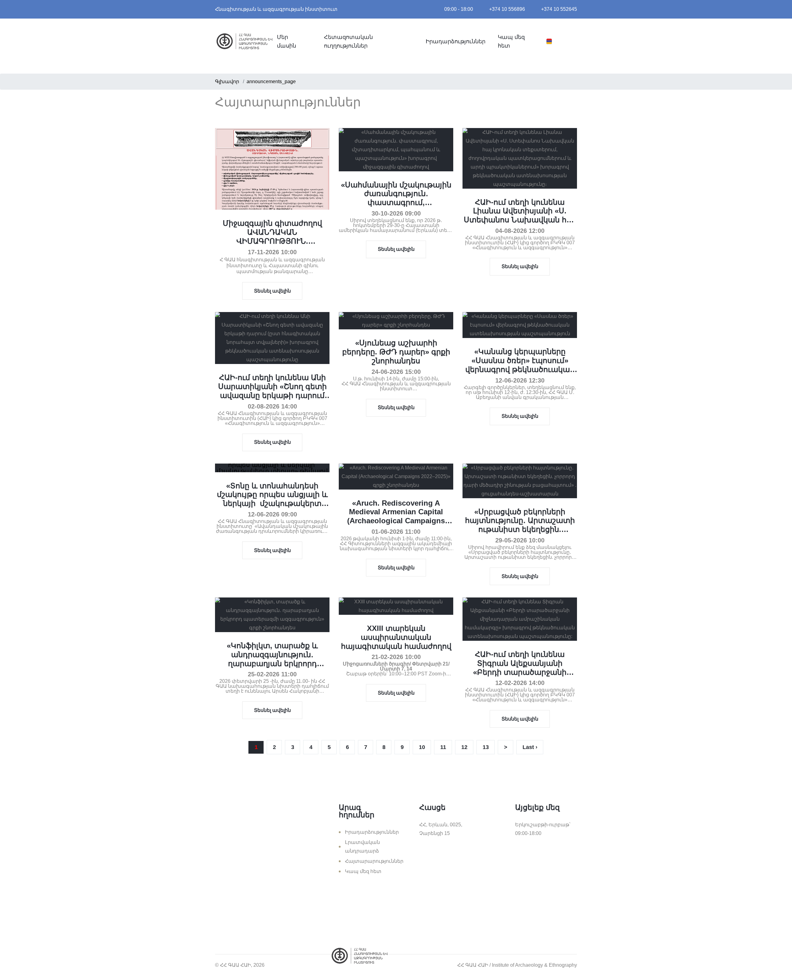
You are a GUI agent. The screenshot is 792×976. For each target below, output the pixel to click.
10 (422, 747)
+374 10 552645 (559, 9)
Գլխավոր (227, 81)
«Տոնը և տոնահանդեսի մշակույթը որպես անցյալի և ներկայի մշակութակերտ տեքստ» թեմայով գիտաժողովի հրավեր (272, 503)
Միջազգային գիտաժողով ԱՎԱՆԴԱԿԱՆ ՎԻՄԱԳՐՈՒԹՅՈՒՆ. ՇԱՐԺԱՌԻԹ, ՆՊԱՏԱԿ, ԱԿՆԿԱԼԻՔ (272, 241)
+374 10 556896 (507, 9)
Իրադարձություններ (455, 41)
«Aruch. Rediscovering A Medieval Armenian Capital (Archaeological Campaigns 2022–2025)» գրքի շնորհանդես (396, 516)
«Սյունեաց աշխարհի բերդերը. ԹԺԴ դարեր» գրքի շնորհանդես (396, 352)
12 (464, 747)
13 (486, 747)
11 (443, 747)
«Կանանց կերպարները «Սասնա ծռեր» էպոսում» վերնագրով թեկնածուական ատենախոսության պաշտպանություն (520, 369)
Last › (530, 747)
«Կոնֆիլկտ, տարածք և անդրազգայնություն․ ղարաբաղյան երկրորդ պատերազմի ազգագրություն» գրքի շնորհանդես (272, 667)
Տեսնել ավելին (272, 290)
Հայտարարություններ (374, 861)
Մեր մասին (286, 41)
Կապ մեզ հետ (511, 41)
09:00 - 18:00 (458, 9)
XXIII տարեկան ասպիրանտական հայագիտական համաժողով (396, 637)
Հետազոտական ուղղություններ (348, 41)
